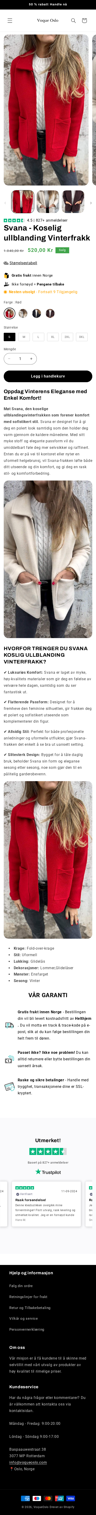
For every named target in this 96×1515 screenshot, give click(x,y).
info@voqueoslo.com (28, 1462)
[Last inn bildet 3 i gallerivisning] (73, 201)
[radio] (9, 313)
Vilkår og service (23, 1318)
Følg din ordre (21, 1286)
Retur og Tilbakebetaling (30, 1308)
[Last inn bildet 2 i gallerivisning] (48, 201)
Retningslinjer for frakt (28, 1297)
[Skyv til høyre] (91, 203)
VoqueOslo (41, 1507)
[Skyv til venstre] (5, 203)
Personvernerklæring (26, 1329)
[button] (9, 20)
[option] (46, 1204)
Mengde (10, 349)
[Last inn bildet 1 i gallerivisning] (22, 201)
